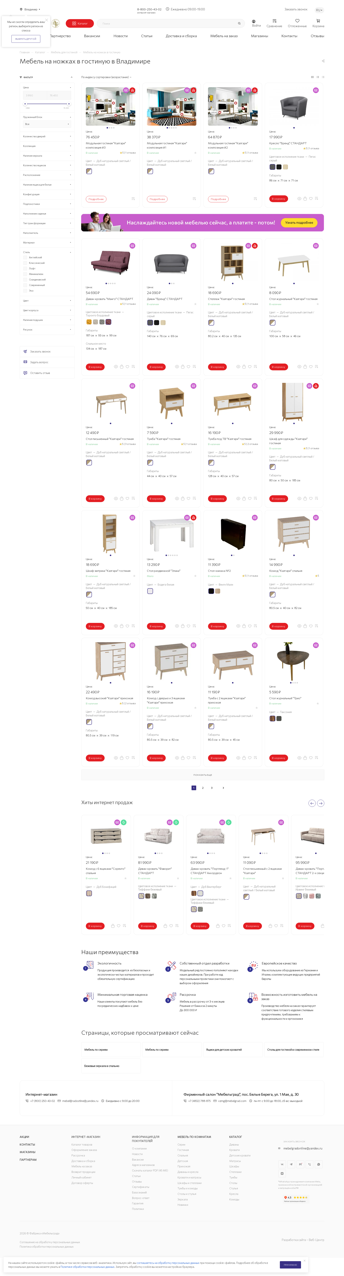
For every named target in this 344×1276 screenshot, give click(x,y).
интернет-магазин (146, 12)
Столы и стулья (187, 1193)
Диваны (234, 1144)
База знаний (139, 1192)
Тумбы (233, 1177)
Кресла (233, 1193)
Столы (233, 1182)
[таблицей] (323, 77)
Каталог (235, 1136)
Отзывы (137, 1181)
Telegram (291, 1164)
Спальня (183, 1155)
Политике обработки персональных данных (87, 1266)
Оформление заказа (84, 1149)
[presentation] (312, 803)
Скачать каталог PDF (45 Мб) (150, 1170)
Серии (181, 1144)
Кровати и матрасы (189, 1177)
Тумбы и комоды (188, 1188)
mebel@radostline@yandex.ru (80, 1100)
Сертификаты (140, 1186)
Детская (183, 1161)
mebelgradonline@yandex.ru (302, 1148)
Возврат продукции (83, 1171)
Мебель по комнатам (194, 1136)
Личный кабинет (81, 1177)
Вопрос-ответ (140, 1198)
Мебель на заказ (81, 1166)
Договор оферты (82, 1182)
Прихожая (184, 1166)
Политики (138, 1208)
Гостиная (183, 1149)
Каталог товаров (81, 1144)
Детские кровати (239, 1155)
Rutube (300, 1164)
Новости (137, 1154)
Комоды (234, 1199)
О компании (139, 1148)
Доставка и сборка (83, 1161)
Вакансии (138, 1159)
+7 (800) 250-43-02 (42, 1100)
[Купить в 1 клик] (305, 198)
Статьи (136, 1176)
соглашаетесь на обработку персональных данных (168, 1262)
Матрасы (235, 1161)
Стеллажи (235, 1171)
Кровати (234, 1149)
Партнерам (28, 1159)
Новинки (183, 1204)
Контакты (27, 1144)
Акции (24, 1136)
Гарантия (137, 1203)
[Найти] (239, 23)
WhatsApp (318, 1164)
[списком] (317, 77)
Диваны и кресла (188, 1171)
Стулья (233, 1188)
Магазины (27, 1152)
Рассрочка (78, 1155)
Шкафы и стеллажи (190, 1182)
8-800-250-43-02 (149, 9)
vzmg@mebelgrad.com (232, 1100)
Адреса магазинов (143, 1164)
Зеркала (183, 1199)
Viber (309, 1164)
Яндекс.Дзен (282, 1173)
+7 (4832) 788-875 (199, 1100)
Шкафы (234, 1166)
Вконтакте (282, 1164)
